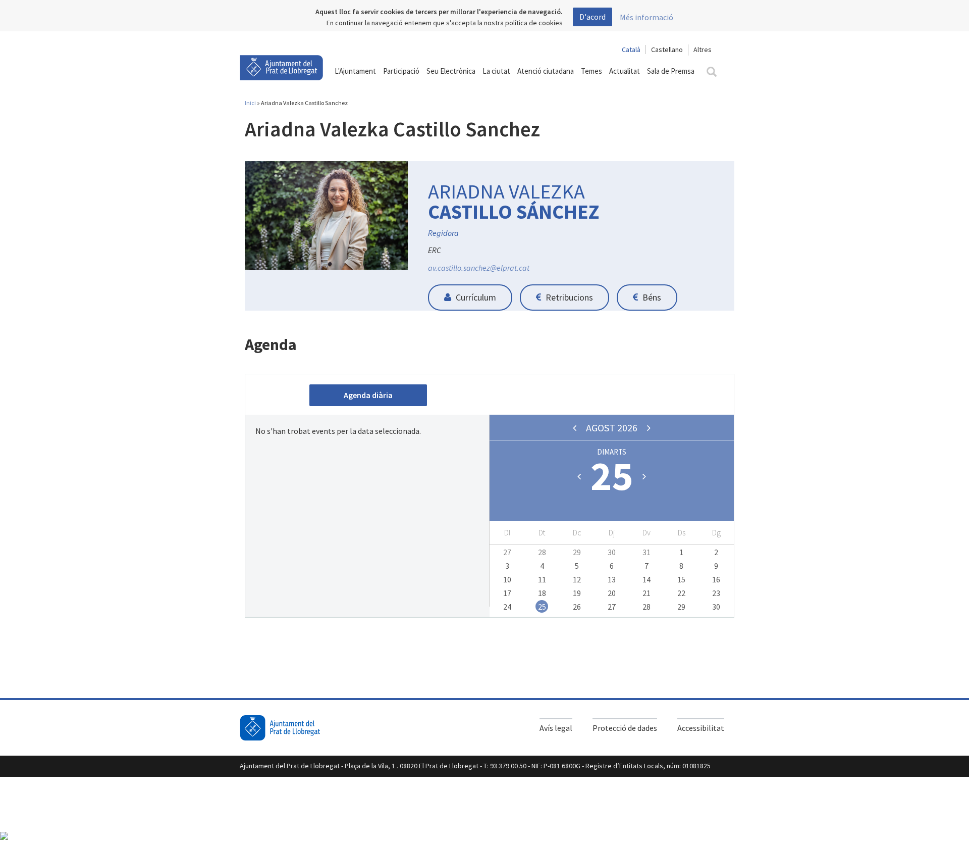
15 (681, 579)
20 (612, 593)
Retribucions (568, 297)
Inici (250, 103)
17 (507, 593)
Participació (401, 71)
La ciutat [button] (496, 71)
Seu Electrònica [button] (450, 71)
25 (542, 607)
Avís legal (556, 728)
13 (612, 579)
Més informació (646, 17)
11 (542, 579)
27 (507, 552)
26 (577, 607)
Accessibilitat (700, 728)
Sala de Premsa (670, 71)
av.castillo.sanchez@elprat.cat (478, 268)
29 (577, 552)
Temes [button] (591, 71)
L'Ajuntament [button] (355, 71)
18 (542, 593)
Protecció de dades (625, 728)
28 (542, 552)
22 (681, 593)
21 (646, 593)
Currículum (475, 297)
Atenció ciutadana (545, 71)
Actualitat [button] (624, 71)
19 (577, 593)
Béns (650, 297)
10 (507, 579)
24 (507, 607)
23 (716, 593)
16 (716, 579)
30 (612, 552)
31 (646, 552)
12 (577, 579)
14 (646, 579)
